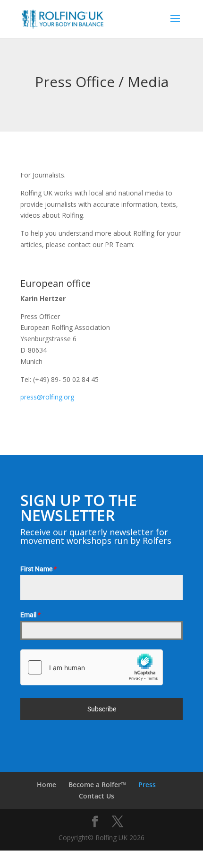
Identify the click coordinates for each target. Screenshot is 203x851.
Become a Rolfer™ (97, 784)
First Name (38, 569)
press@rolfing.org (47, 396)
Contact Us (96, 795)
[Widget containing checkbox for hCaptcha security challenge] (91, 667)
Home (46, 784)
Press (147, 784)
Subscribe (101, 709)
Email (30, 615)
